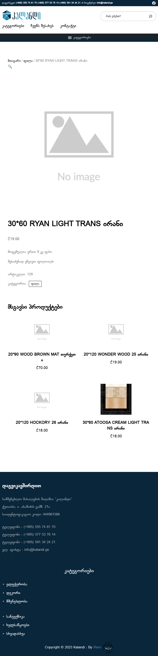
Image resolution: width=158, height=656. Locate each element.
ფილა (28, 61)
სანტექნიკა (15, 617)
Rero (97, 647)
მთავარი (14, 61)
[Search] (150, 16)
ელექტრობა (16, 584)
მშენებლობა (16, 601)
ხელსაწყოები (17, 625)
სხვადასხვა (15, 634)
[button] (82, 38)
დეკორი (13, 593)
